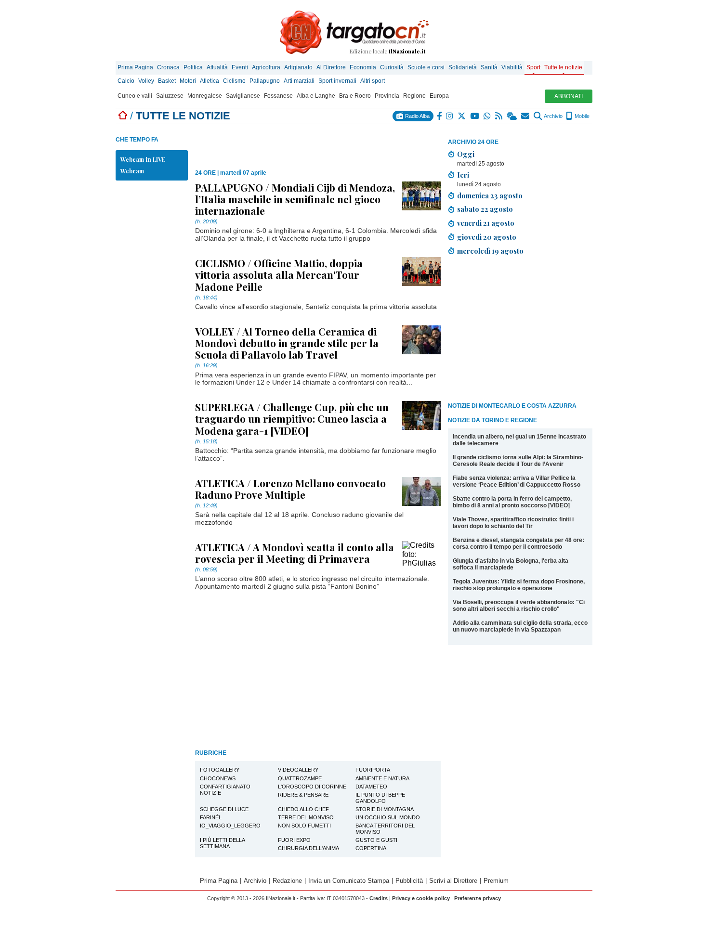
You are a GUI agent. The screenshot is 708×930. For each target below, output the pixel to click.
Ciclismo (234, 81)
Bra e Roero (355, 95)
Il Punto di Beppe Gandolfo (380, 798)
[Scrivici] (525, 116)
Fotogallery (219, 770)
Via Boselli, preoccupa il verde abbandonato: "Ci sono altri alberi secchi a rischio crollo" (519, 605)
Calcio (126, 81)
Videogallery (298, 770)
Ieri (463, 175)
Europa (439, 95)
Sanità (489, 67)
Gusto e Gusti (376, 840)
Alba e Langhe (316, 95)
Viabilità (512, 67)
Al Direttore (331, 67)
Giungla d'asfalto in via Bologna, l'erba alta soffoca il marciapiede (510, 564)
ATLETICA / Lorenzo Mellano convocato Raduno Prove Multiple (290, 488)
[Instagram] (450, 116)
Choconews (218, 778)
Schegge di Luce (224, 809)
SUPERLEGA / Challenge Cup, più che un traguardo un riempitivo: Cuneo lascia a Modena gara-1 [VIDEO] (292, 418)
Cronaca (168, 67)
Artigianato (298, 67)
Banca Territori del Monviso (385, 829)
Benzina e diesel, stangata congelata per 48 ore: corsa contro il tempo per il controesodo (518, 543)
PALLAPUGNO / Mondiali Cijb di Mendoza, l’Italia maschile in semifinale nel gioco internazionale (295, 199)
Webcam (132, 171)
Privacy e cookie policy (421, 898)
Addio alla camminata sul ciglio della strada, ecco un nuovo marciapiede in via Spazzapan (520, 626)
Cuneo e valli (135, 95)
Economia (363, 67)
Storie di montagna (384, 809)
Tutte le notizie (563, 67)
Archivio (553, 116)
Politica (193, 67)
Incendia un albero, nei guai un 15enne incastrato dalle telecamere (519, 440)
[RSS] (499, 116)
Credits (378, 898)
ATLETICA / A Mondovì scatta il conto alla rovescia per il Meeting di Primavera (294, 552)
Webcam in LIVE (142, 159)
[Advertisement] (520, 331)
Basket (167, 81)
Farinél (211, 817)
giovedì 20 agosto (486, 237)
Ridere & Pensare (303, 795)
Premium (496, 880)
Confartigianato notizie (225, 790)
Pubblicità (409, 880)
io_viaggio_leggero (230, 825)
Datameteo (371, 786)
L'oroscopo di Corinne (312, 786)
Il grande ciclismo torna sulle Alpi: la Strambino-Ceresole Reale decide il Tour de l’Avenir (518, 460)
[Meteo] (512, 116)
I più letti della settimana (222, 843)
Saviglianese (243, 95)
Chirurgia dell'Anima (308, 848)
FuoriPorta (372, 770)
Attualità (217, 67)
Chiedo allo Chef (303, 809)
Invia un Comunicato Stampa (348, 880)
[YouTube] (475, 116)
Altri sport (372, 81)
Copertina (370, 848)
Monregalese (204, 95)
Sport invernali (337, 81)
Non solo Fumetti (304, 825)
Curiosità (392, 67)
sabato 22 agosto (485, 209)
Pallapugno (264, 81)
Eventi (240, 67)
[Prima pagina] (122, 116)
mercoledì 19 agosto (490, 251)
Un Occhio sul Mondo (387, 817)
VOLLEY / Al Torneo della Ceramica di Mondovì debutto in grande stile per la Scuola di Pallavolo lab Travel (287, 342)
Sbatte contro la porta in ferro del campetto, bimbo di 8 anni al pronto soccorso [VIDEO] (512, 502)
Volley (146, 81)
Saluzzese (170, 95)
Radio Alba (417, 116)
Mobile (581, 116)
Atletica (209, 81)
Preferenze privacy (477, 898)
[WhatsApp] (488, 116)
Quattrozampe (300, 778)
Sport (533, 67)
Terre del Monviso (306, 817)
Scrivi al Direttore (453, 880)
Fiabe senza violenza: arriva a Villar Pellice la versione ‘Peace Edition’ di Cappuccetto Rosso (516, 481)
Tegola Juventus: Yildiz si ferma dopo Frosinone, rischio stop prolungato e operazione (519, 585)
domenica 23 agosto (490, 195)
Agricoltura (266, 67)
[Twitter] (462, 116)
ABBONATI (568, 96)
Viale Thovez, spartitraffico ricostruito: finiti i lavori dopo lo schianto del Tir (513, 523)
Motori (188, 81)
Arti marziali (299, 81)
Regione (414, 95)
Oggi (465, 154)
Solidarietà (462, 67)
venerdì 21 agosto (485, 223)
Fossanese (278, 95)
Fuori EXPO (294, 840)
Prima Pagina (135, 67)
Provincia (387, 95)
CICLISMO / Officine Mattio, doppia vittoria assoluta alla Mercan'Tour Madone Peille (279, 274)
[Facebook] (440, 116)
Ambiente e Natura (382, 778)
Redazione (287, 880)
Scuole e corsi (426, 67)
